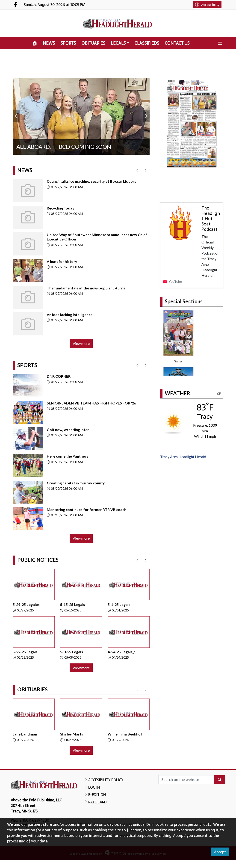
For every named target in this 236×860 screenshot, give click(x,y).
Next (146, 116)
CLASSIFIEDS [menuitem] (147, 43)
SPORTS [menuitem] (68, 43)
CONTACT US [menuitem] (177, 43)
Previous (16, 116)
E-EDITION (97, 795)
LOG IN (94, 787)
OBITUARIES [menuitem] (93, 43)
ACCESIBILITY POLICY (105, 780)
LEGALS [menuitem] (118, 43)
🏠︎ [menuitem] (34, 43)
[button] (220, 43)
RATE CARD (97, 802)
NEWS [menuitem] (49, 43)
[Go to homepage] (118, 23)
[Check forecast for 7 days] (173, 423)
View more (81, 343)
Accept (220, 852)
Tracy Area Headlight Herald (183, 456)
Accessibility (210, 4)
